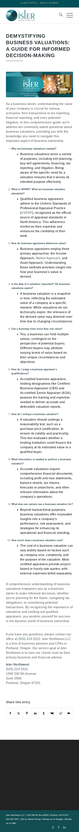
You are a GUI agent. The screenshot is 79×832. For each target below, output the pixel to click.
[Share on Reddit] (60, 713)
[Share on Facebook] (10, 713)
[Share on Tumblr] (44, 713)
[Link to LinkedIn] (64, 827)
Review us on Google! (52, 818)
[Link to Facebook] (59, 827)
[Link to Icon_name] (70, 827)
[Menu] (68, 15)
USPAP (26, 212)
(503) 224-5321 (29, 639)
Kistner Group (34, 818)
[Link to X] (53, 827)
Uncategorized (14, 60)
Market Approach (48, 258)
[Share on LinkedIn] (35, 713)
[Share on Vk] (52, 713)
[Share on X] (19, 713)
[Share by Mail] (69, 713)
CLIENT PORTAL (28, 2)
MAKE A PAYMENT (49, 2)
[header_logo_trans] (33, 15)
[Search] (59, 15)
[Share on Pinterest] (27, 713)
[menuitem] (59, 15)
